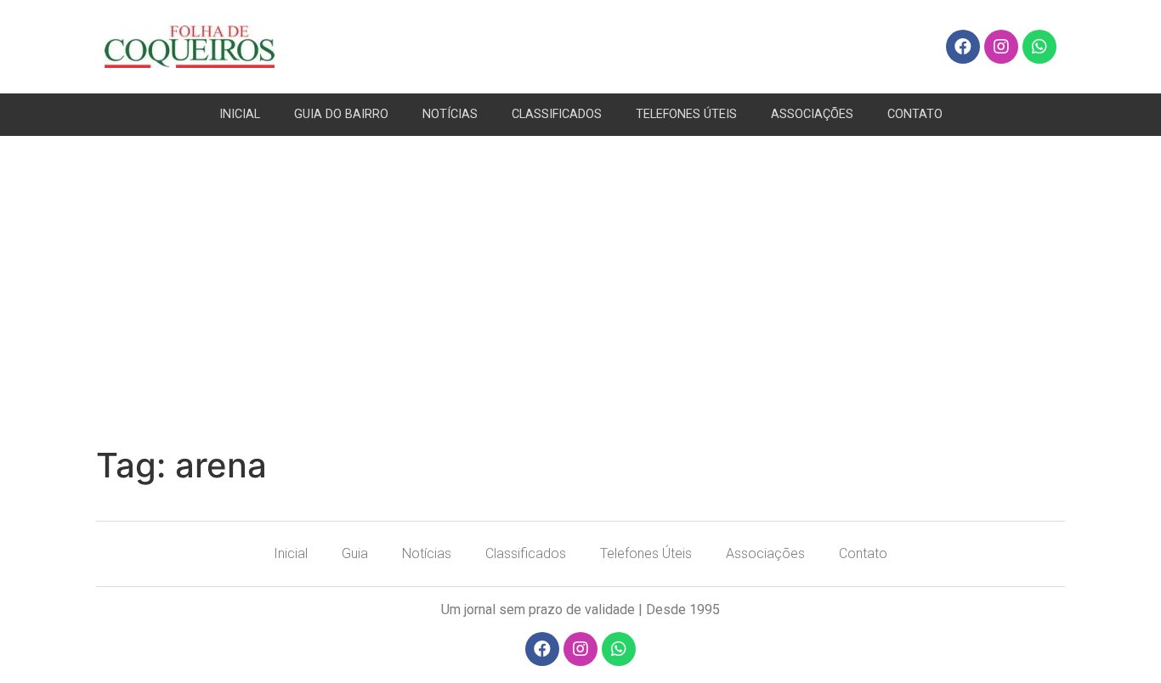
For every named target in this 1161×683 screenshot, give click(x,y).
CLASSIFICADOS (557, 114)
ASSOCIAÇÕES (812, 114)
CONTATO (915, 114)
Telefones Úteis (646, 553)
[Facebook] (963, 47)
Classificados (525, 553)
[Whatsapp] (1039, 47)
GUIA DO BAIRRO (341, 114)
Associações (765, 553)
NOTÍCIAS (450, 114)
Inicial (291, 553)
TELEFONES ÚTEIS (686, 114)
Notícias (426, 553)
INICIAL (239, 114)
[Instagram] (1001, 47)
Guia (355, 553)
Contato (863, 553)
